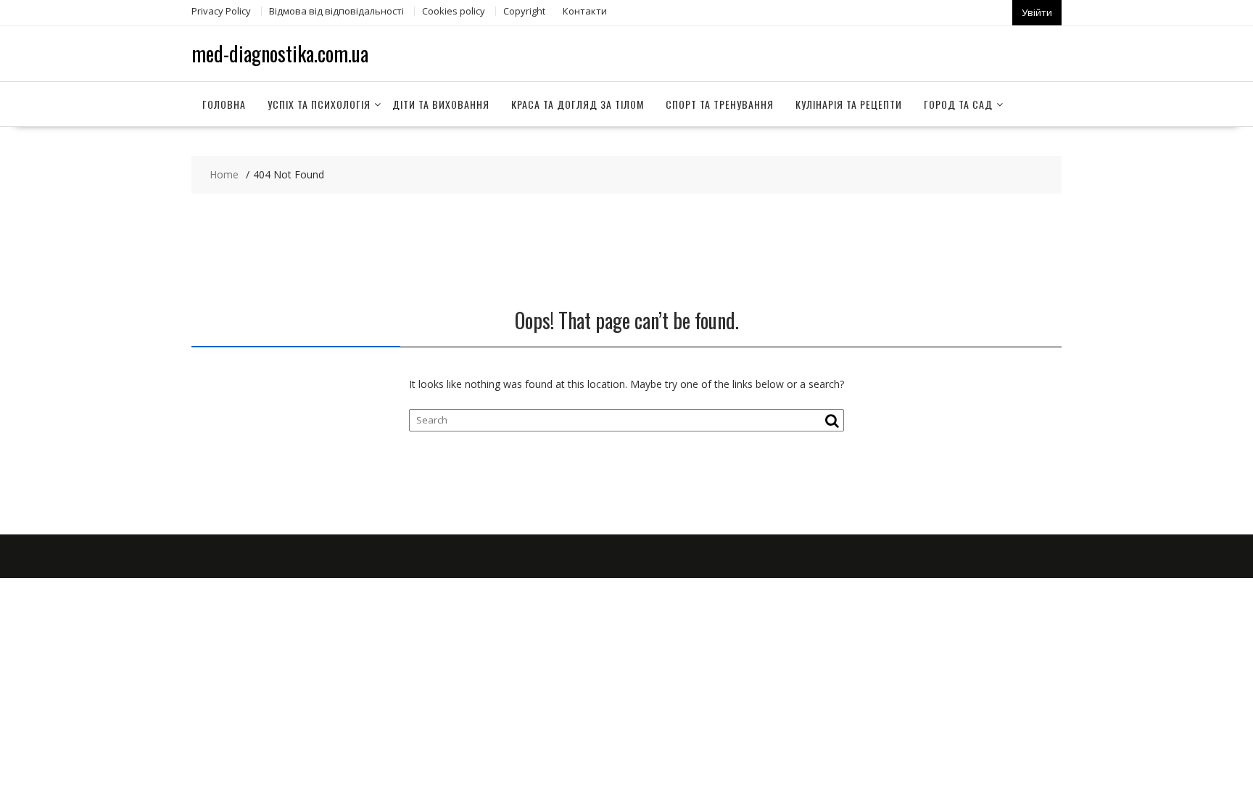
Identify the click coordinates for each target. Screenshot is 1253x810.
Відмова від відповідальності (336, 10)
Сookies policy (453, 10)
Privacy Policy (221, 10)
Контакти (585, 10)
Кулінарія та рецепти (848, 104)
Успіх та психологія (319, 104)
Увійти (1037, 12)
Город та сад (958, 104)
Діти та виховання (440, 104)
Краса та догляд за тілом (577, 104)
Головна (224, 104)
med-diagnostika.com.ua (279, 53)
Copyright (524, 10)
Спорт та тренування (720, 104)
